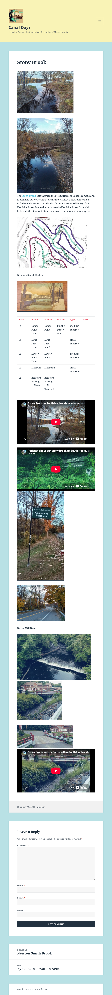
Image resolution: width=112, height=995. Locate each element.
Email (21, 897)
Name (21, 885)
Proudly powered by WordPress (32, 989)
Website (21, 910)
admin (42, 807)
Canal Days (19, 27)
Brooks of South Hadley (30, 275)
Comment (23, 845)
